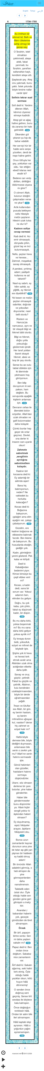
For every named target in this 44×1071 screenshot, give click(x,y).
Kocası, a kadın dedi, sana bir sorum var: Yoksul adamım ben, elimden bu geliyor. (22, 591)
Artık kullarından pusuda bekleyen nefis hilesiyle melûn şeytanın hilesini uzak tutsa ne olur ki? (22, 215)
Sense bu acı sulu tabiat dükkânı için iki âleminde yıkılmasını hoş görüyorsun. (22, 371)
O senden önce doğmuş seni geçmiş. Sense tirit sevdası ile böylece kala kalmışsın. (22, 996)
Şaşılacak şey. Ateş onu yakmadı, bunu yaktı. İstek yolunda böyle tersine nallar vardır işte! (22, 86)
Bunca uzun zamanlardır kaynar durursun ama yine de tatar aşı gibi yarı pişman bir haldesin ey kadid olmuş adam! (22, 849)
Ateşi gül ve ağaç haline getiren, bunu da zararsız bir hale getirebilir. (22, 125)
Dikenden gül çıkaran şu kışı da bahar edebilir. (22, 138)
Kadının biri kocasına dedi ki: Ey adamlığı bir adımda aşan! (22, 476)
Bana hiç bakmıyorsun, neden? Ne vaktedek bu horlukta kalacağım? (22, 494)
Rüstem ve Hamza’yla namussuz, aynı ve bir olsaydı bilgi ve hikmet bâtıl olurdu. (22, 325)
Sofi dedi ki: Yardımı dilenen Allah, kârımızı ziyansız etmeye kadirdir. (22, 110)
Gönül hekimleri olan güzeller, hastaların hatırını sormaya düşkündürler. (22, 771)
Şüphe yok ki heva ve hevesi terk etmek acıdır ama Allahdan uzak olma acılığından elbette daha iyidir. (22, 661)
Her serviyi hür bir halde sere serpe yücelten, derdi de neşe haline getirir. (22, 150)
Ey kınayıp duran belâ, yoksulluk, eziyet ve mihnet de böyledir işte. (22, 643)
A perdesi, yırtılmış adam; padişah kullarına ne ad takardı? (22, 273)
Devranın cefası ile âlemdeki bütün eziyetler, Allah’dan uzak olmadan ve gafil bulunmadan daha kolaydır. (22, 416)
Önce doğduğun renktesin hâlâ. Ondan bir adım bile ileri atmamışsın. (22, 1012)
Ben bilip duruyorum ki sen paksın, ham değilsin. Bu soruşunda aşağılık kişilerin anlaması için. (22, 392)
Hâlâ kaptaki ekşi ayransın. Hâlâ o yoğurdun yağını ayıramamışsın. (22, 1027)
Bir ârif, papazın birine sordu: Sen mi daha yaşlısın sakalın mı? (22, 937)
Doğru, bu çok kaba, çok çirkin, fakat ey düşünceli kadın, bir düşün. (22, 608)
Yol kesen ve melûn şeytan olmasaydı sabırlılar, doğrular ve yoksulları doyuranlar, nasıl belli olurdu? (22, 306)
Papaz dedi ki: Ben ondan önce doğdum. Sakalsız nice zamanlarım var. (22, 953)
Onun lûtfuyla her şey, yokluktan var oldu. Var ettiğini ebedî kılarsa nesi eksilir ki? (22, 166)
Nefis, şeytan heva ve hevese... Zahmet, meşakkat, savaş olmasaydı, (22, 259)
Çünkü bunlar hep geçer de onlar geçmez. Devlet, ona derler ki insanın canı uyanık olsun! (22, 437)
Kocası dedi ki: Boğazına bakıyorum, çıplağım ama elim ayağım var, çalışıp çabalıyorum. (22, 515)
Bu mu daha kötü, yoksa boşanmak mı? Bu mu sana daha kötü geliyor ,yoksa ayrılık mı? (22, 627)
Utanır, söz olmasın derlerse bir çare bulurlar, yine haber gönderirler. (22, 787)
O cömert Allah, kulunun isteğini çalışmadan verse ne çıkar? (22, 197)
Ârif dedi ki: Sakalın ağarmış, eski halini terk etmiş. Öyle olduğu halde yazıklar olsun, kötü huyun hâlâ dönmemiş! (22, 975)
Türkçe (32, 11)
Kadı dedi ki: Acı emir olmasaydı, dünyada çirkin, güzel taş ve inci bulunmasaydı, (22, 242)
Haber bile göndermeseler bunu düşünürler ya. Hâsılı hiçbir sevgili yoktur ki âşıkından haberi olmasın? (22, 807)
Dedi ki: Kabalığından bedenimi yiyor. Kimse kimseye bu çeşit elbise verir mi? (22, 572)
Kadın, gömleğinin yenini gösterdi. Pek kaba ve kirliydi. (22, 556)
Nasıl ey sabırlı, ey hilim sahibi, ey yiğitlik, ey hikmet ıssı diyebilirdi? (21, 288)
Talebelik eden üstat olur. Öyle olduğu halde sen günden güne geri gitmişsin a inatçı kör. (22, 897)
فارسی (40, 11)
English (25, 11)
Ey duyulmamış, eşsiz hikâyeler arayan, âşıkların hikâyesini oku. (22, 826)
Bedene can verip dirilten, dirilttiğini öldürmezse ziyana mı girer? (22, 183)
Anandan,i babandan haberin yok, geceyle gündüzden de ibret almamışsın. (22, 916)
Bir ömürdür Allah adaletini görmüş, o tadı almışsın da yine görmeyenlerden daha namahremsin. (22, 874)
